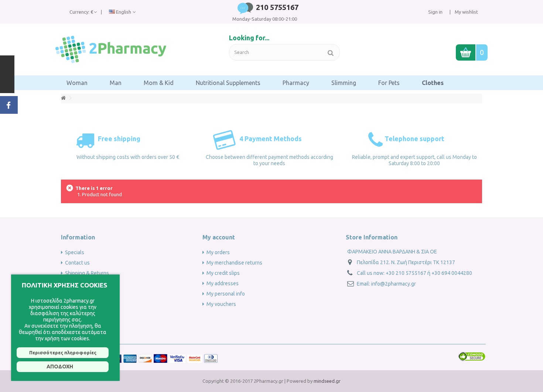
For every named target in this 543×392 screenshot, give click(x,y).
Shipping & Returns (87, 273)
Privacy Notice (81, 325)
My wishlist (466, 11)
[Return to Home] (63, 98)
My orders (218, 252)
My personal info (225, 294)
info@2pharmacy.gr (393, 284)
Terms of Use (80, 335)
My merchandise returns (234, 263)
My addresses (222, 283)
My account (218, 237)
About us (75, 283)
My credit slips (223, 273)
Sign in (435, 11)
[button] (77, 82)
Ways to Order (81, 294)
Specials (74, 252)
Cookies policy (81, 314)
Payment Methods (86, 304)
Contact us (77, 263)
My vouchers (221, 304)
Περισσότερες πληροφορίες (62, 352)
